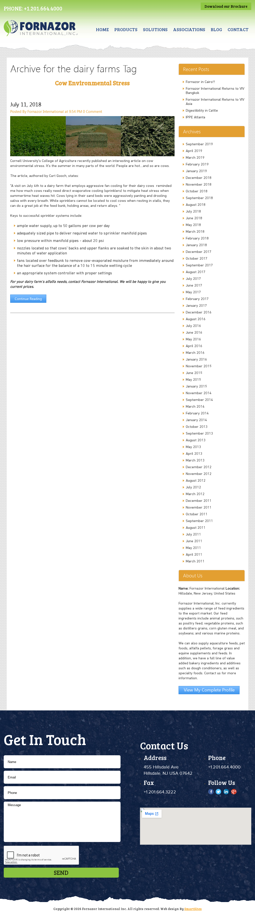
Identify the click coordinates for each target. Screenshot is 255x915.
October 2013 (196, 427)
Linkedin (226, 791)
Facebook (211, 791)
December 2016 (198, 312)
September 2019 (199, 144)
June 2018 (194, 218)
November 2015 (198, 366)
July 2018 (193, 212)
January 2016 (196, 360)
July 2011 (193, 534)
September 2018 (199, 198)
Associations (189, 29)
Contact (238, 29)
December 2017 (198, 252)
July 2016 (193, 326)
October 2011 (196, 514)
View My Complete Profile (209, 689)
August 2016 (195, 319)
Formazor (41, 32)
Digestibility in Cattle (202, 111)
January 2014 (196, 420)
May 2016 (193, 339)
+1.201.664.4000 (43, 8)
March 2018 (195, 232)
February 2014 (197, 413)
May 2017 (193, 292)
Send (61, 872)
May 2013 (193, 447)
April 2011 (194, 555)
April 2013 (194, 454)
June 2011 (194, 541)
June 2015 (194, 373)
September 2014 (199, 400)
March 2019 (195, 158)
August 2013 (195, 440)
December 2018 (198, 178)
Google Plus (234, 791)
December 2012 (198, 467)
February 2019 (197, 164)
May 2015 (193, 380)
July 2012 (193, 487)
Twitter (219, 791)
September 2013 (199, 434)
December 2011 (198, 501)
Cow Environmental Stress (92, 82)
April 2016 (194, 346)
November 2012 (198, 474)
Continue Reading (28, 298)
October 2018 (196, 191)
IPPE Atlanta (195, 117)
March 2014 (195, 407)
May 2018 (193, 225)
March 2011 (195, 561)
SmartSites (193, 909)
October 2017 (196, 259)
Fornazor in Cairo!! (200, 82)
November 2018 (198, 185)
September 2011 (199, 521)
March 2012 (195, 494)
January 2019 (196, 171)
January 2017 (196, 306)
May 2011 (193, 548)
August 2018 (195, 205)
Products (125, 29)
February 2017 (197, 299)
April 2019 (194, 151)
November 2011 (198, 508)
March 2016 (195, 353)
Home (102, 29)
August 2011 (195, 528)
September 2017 (199, 265)
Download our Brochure (226, 6)
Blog (216, 29)
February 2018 (197, 238)
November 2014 (198, 393)
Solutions (155, 29)
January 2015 (196, 386)
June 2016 (194, 333)
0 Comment (92, 111)
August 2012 (195, 481)
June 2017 (194, 286)
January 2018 (196, 245)
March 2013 (195, 460)
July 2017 (193, 279)
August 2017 (195, 272)
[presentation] (41, 855)
